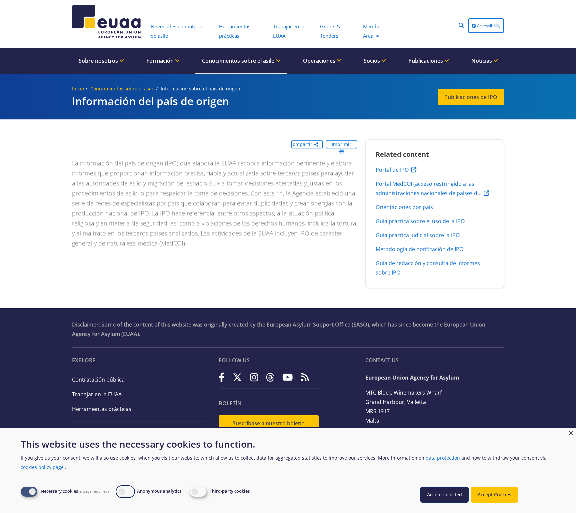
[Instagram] (254, 377)
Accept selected (444, 494)
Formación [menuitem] (160, 60)
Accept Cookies (494, 494)
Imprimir (341, 144)
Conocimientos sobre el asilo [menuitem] (239, 60)
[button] (461, 25)
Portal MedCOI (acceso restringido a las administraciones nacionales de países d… (428, 188)
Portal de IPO (392, 169)
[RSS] (305, 377)
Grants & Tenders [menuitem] (330, 31)
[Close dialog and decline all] (571, 432)
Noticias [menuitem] (482, 60)
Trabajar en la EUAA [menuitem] (288, 31)
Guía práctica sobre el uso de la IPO (420, 221)
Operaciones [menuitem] (320, 60)
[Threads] (270, 377)
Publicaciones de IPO (470, 97)
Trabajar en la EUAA (97, 394)
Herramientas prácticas (101, 409)
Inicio (78, 88)
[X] (237, 377)
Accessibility (488, 26)
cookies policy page (42, 467)
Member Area (372, 31)
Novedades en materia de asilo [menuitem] (176, 31)
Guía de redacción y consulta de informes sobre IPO (428, 268)
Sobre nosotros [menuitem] (99, 60)
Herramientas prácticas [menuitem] (234, 31)
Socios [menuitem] (372, 60)
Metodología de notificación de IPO (419, 249)
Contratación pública (98, 379)
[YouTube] (287, 377)
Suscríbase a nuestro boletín (269, 423)
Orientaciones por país (404, 207)
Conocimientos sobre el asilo (122, 88)
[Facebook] (222, 377)
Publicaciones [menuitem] (426, 60)
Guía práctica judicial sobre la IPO (418, 235)
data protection (443, 458)
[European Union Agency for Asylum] (108, 21)
